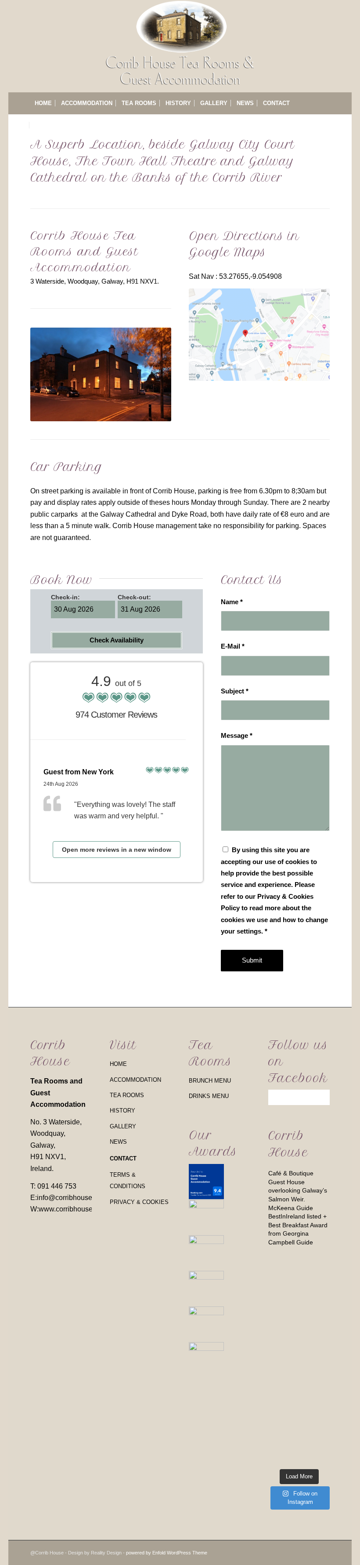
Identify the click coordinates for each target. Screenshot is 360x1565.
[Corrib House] (180, 46)
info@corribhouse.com (72, 1197)
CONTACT (123, 1158)
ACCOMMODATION (135, 1079)
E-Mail (233, 646)
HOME (118, 1064)
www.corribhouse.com (73, 1209)
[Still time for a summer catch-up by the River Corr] (282, 1304)
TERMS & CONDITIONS (127, 1180)
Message (236, 735)
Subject (234, 691)
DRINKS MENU (209, 1096)
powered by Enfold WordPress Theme (166, 1552)
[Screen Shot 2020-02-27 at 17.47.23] (259, 334)
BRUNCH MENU (210, 1080)
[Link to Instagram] (310, 1551)
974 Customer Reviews (116, 714)
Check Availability (117, 640)
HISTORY (122, 1110)
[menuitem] (43, 103)
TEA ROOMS (127, 1095)
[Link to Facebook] (323, 1551)
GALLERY (123, 1126)
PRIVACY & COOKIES (139, 1202)
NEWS (118, 1141)
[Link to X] (296, 1551)
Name (232, 602)
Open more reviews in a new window (116, 849)
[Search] (325, 125)
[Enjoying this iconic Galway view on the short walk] (315, 1360)
